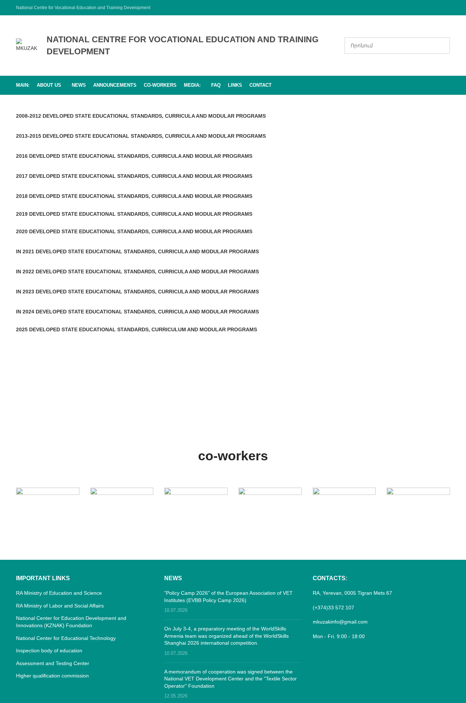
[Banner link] (47, 503)
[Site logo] (27, 45)
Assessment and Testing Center (52, 663)
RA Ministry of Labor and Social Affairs (60, 606)
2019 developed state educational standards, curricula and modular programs (134, 214)
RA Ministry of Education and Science (59, 593)
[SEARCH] (441, 45)
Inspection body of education (49, 650)
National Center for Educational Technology (66, 638)
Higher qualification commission (52, 676)
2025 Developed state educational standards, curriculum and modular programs (136, 329)
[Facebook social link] (445, 7)
